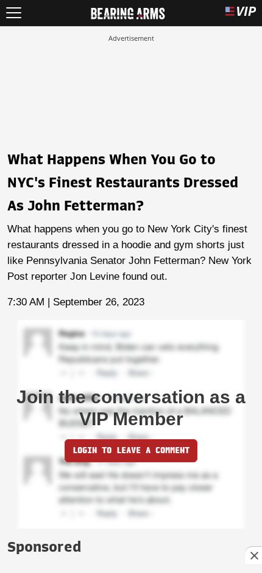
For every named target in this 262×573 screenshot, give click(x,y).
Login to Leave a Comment (131, 450)
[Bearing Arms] (128, 12)
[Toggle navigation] (13, 13)
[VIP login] (240, 13)
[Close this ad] (253, 555)
